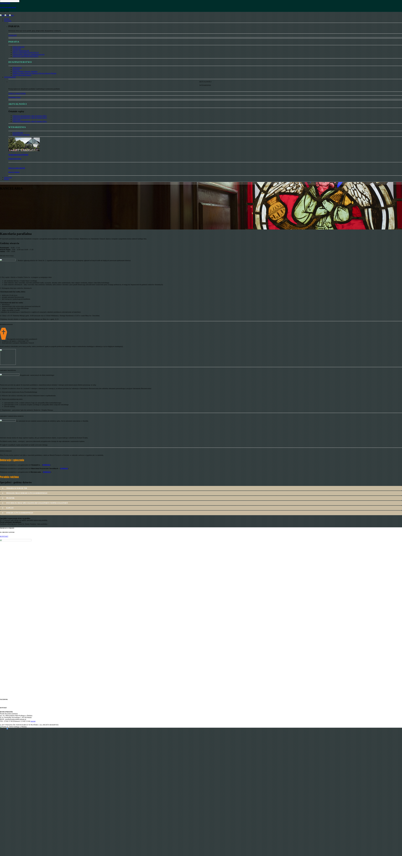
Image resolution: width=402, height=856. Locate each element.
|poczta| (33, 721)
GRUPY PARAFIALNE (21, 51)
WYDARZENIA (10, 77)
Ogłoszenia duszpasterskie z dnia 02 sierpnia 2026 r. (30, 121)
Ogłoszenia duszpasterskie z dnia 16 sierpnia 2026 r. (30, 116)
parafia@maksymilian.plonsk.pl (8, 7)
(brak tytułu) (17, 119)
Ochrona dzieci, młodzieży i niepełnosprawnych (28, 54)
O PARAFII (12, 35)
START (6, 19)
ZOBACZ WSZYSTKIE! (17, 93)
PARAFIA (7, 21)
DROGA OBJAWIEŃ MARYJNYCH (26, 52)
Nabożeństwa (17, 68)
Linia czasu (8, 177)
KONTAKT (4, 536)
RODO (6, 179)
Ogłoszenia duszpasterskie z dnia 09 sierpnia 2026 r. (30, 118)
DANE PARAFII (18, 47)
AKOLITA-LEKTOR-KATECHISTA (25, 56)
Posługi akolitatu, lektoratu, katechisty (25, 71)
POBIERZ (46, 465)
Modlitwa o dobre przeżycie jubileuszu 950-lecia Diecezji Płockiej (34, 73)
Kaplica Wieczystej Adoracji (22, 75)
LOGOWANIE (5, 3)
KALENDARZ (18, 133)
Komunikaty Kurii (14, 97)
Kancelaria (16, 69)
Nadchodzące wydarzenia (21, 135)
